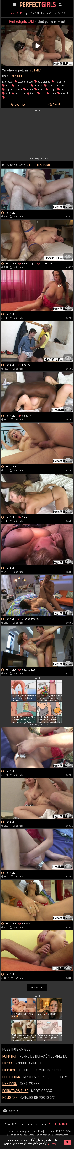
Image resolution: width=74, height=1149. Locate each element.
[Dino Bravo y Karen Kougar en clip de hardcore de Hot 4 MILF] (37, 240)
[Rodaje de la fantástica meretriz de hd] (37, 747)
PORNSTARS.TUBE (15, 1090)
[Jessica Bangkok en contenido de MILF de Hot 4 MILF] (37, 595)
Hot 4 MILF (34, 70)
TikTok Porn (59, 13)
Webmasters (61, 1135)
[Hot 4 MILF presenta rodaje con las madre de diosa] (37, 849)
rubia (7, 85)
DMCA (40, 1131)
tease (52, 93)
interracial (19, 93)
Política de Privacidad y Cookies (19, 1131)
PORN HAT (9, 1056)
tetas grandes (25, 81)
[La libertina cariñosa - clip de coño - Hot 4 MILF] (37, 544)
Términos (49, 1131)
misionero (59, 81)
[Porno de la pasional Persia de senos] (37, 900)
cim (7, 97)
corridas (38, 85)
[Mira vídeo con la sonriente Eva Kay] (37, 341)
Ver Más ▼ (37, 987)
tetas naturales (55, 85)
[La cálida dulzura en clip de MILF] (37, 798)
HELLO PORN (11, 1076)
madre (40, 89)
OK (67, 1142)
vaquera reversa (13, 89)
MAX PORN (9, 1083)
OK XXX (7, 1063)
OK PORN (8, 1070)
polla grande (43, 81)
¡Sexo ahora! (33, 13)
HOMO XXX (10, 1097)
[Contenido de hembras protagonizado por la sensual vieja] (37, 443)
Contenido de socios (16, 1135)
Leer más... (52, 1144)
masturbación (21, 85)
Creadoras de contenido (41, 1135)
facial (32, 93)
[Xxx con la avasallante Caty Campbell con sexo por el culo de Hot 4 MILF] (37, 646)
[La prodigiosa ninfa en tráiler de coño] (37, 950)
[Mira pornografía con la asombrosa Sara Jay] (37, 392)
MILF (7, 93)
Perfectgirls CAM (21, 21)
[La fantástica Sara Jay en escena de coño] (37, 493)
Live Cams (46, 13)
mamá (29, 89)
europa (52, 89)
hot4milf (64, 93)
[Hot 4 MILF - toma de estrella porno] (37, 290)
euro (42, 93)
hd (61, 89)
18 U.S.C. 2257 (63, 1131)
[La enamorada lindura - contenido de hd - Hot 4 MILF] (37, 189)
